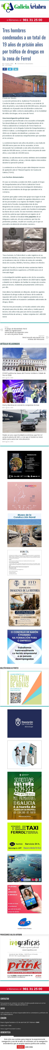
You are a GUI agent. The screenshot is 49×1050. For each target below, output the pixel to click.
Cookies (18, 1029)
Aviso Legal (4, 1029)
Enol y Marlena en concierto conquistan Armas (21, 405)
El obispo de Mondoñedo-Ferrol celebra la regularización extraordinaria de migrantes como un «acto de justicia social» (16, 330)
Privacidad (11, 1029)
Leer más (29, 1047)
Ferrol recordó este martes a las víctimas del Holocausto (33, 337)
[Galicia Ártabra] (24, 7)
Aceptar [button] (20, 1047)
